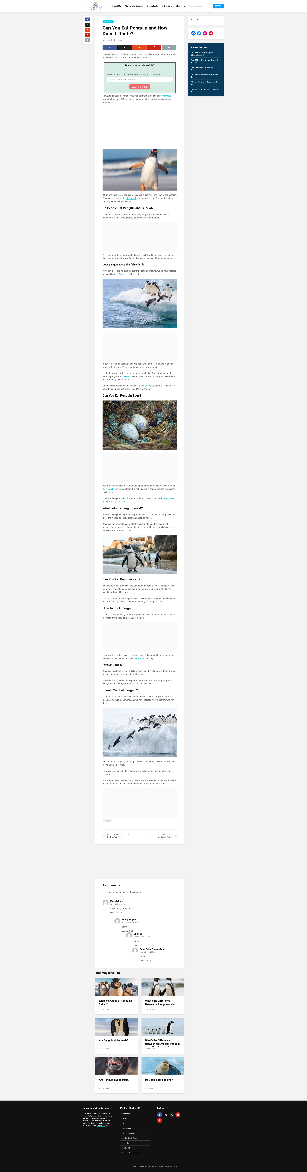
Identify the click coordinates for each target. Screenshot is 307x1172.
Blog (178, 6)
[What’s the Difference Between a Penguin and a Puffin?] (163, 987)
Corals (124, 1118)
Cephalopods (127, 1113)
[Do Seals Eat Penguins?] (163, 1066)
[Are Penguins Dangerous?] (116, 1066)
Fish (123, 1123)
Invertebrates (126, 1128)
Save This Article (140, 87)
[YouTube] (177, 1114)
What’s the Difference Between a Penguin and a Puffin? (160, 1004)
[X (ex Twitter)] (171, 1114)
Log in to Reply (116, 912)
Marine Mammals (128, 1133)
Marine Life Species (134, 6)
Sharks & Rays (127, 1148)
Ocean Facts (152, 6)
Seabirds (125, 1143)
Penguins (107, 821)
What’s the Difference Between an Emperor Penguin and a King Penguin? (162, 1044)
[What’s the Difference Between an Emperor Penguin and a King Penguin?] (163, 1026)
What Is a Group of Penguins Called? (115, 1002)
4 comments (108, 40)
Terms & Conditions (158, 1166)
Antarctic (110, 489)
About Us (116, 6)
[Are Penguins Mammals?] (116, 1026)
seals (126, 376)
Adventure (167, 6)
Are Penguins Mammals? (113, 1040)
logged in (119, 892)
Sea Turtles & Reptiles (130, 1138)
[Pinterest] (159, 1120)
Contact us (101, 1125)
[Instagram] (165, 1114)
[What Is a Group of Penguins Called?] (116, 987)
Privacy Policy (146, 1166)
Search (218, 6)
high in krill (131, 198)
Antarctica (166, 96)
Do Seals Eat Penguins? (159, 1079)
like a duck (139, 658)
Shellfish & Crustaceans (131, 1153)
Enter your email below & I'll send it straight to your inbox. (134, 74)
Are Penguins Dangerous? (114, 1079)
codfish (149, 386)
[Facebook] (159, 1114)
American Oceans (171, 1166)
